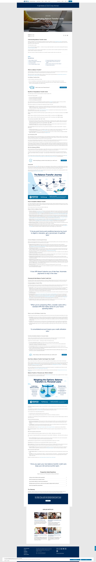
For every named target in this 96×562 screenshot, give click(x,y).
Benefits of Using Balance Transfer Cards (35, 61)
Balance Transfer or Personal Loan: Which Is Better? (53, 63)
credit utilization (45, 130)
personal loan (49, 374)
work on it (39, 213)
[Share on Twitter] (65, 35)
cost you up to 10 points (35, 364)
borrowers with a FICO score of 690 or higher (60, 213)
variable (36, 166)
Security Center (26, 554)
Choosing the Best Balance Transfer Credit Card (53, 60)
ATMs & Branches (26, 548)
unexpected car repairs (58, 41)
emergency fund (47, 132)
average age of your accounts (56, 364)
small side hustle (39, 409)
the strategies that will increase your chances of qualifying (43, 220)
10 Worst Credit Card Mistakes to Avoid (39, 520)
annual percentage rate (31, 47)
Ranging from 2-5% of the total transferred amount (38, 246)
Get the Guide (64, 160)
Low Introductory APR (32, 62)
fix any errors (51, 212)
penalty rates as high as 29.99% (38, 170)
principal (51, 101)
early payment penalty (49, 447)
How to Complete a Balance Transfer (34, 64)
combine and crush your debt (51, 250)
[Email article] (67, 35)
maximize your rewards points (49, 296)
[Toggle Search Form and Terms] (67, 1)
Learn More (64, 354)
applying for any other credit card (59, 219)
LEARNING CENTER (48, 4)
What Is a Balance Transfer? (33, 60)
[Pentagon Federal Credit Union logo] (26, 1)
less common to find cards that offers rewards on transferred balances (46, 294)
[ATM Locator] (65, 1)
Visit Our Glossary (63, 87)
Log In (70, 1)
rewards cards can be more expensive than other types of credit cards (45, 295)
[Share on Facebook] (63, 35)
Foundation (25, 551)
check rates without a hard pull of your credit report (47, 457)
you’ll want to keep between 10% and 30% (41, 368)
